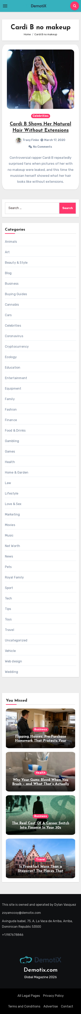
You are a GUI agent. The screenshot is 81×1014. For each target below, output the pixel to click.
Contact (67, 1006)
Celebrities (41, 116)
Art (7, 252)
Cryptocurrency (17, 346)
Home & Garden (17, 472)
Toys (8, 619)
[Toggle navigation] (5, 6)
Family (10, 399)
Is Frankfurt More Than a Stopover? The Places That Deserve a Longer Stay (40, 871)
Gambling (12, 441)
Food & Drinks (15, 430)
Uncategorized (16, 640)
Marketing (12, 514)
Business (12, 283)
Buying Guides (16, 294)
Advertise (50, 1006)
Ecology (11, 357)
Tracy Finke (31, 140)
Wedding (11, 672)
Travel (9, 630)
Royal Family (14, 577)
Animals (11, 242)
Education (12, 367)
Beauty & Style (16, 262)
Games (10, 451)
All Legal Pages (28, 996)
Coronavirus (14, 336)
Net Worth (12, 546)
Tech (8, 598)
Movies (10, 525)
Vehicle (10, 651)
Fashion (11, 409)
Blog (8, 273)
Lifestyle (11, 493)
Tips (8, 609)
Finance (11, 420)
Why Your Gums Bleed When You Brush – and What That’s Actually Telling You (40, 784)
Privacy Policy (53, 996)
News (9, 556)
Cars (8, 315)
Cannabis (12, 304)
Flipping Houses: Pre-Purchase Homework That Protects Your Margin (40, 741)
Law (8, 483)
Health (10, 462)
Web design (13, 661)
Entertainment (16, 378)
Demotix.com (41, 970)
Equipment (13, 388)
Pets (8, 567)
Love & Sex (13, 504)
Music (9, 535)
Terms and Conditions (24, 1006)
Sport (9, 588)
